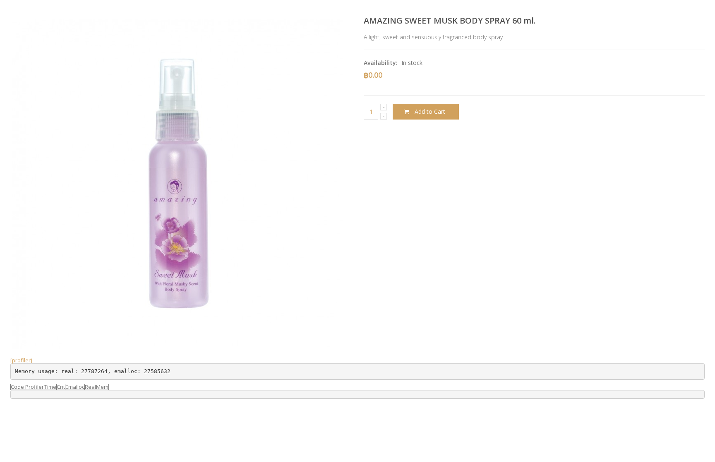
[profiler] (21, 360)
